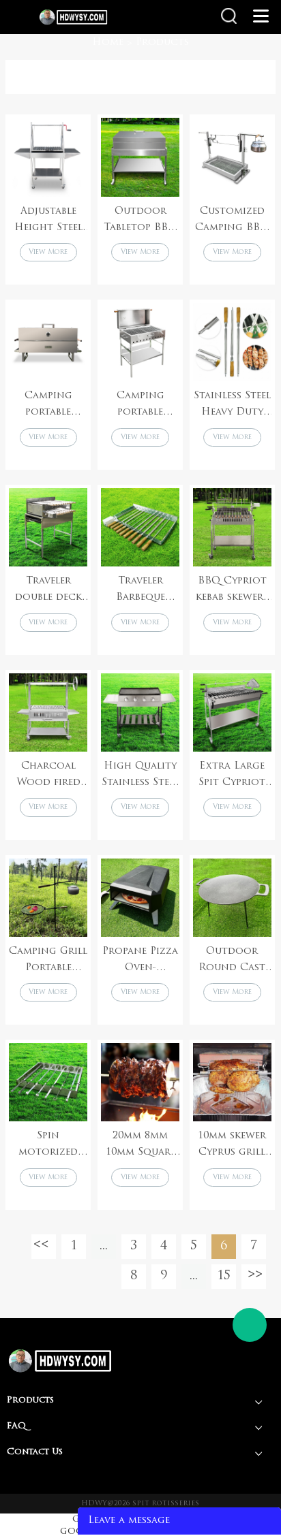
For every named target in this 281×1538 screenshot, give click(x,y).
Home (107, 42)
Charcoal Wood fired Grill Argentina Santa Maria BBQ (48, 776)
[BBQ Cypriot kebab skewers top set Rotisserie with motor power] (232, 527)
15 (224, 1276)
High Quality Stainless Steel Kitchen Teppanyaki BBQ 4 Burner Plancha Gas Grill (140, 776)
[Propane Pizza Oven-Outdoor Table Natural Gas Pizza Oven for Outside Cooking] (140, 898)
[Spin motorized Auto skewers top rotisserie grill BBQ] (48, 1082)
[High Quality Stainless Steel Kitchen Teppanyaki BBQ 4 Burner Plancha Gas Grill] (140, 712)
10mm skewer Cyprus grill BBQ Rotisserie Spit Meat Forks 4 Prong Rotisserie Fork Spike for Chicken (232, 1146)
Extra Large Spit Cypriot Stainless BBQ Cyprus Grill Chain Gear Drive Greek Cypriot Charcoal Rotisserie (232, 776)
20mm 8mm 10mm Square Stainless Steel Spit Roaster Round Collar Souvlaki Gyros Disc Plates (140, 1146)
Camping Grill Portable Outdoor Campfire (48, 961)
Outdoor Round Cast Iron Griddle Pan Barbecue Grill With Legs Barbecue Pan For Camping (231, 961)
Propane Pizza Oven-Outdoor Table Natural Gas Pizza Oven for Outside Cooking (140, 961)
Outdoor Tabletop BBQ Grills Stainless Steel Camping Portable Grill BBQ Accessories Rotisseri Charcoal (140, 221)
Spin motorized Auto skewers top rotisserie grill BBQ (48, 1146)
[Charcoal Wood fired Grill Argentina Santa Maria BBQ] (48, 712)
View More (48, 252)
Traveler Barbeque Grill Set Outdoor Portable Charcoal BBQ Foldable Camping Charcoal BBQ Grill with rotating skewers (140, 591)
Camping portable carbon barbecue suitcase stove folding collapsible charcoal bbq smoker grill (140, 406)
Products (162, 42)
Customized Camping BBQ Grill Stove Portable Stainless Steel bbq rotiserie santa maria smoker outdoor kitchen (232, 221)
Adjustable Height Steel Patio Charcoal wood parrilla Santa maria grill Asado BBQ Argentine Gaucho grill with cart (48, 221)
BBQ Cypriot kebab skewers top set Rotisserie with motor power (232, 591)
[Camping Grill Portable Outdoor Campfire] (48, 898)
